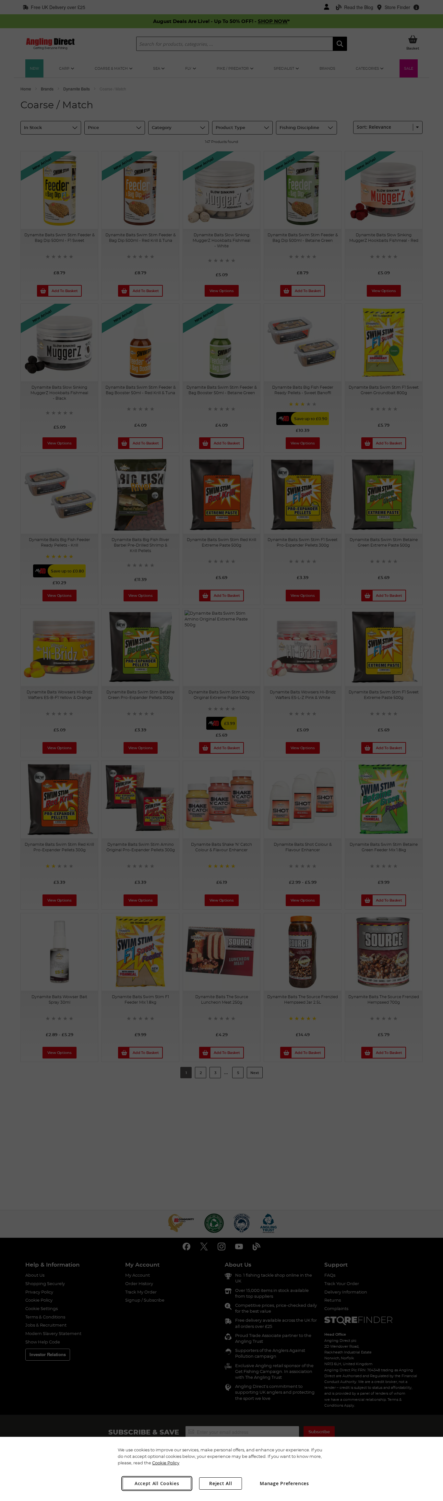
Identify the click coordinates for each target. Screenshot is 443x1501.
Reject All (220, 1483)
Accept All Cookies (157, 1483)
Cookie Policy (165, 1462)
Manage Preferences (284, 1483)
